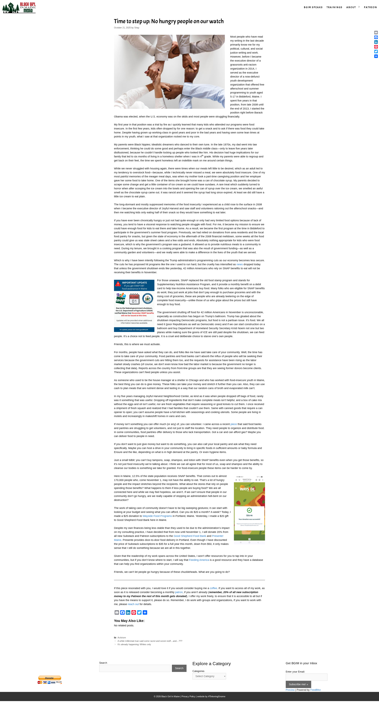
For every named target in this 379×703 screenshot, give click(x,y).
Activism (122, 637)
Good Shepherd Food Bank (190, 535)
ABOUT (351, 7)
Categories (198, 671)
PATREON (370, 7)
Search (103, 662)
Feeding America (199, 559)
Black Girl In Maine (170, 696)
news (240, 264)
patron (179, 592)
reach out (133, 604)
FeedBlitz (315, 690)
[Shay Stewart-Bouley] (19, 7)
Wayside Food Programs (157, 516)
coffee (213, 588)
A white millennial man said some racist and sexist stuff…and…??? (150, 641)
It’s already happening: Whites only (134, 644)
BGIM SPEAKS (313, 7)
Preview (290, 690)
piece (234, 424)
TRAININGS (334, 7)
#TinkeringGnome (216, 696)
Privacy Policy (188, 696)
